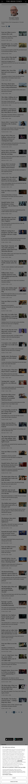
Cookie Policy (19, 760)
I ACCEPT (14, 777)
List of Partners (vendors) (7, 774)
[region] (14, 764)
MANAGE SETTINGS (14, 781)
